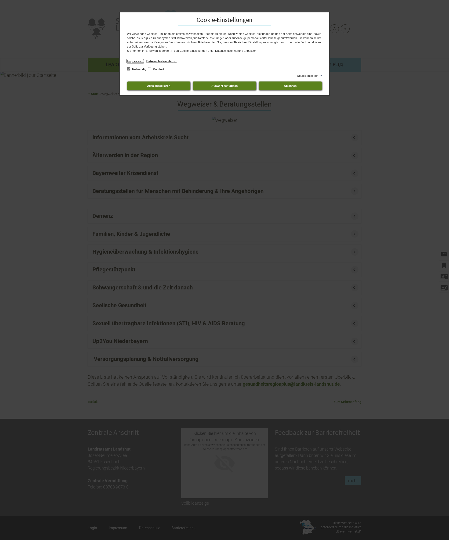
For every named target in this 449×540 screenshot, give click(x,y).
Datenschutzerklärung (162, 61)
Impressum (135, 61)
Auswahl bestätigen (224, 86)
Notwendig (139, 69)
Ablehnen (290, 86)
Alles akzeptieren (158, 86)
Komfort (158, 69)
